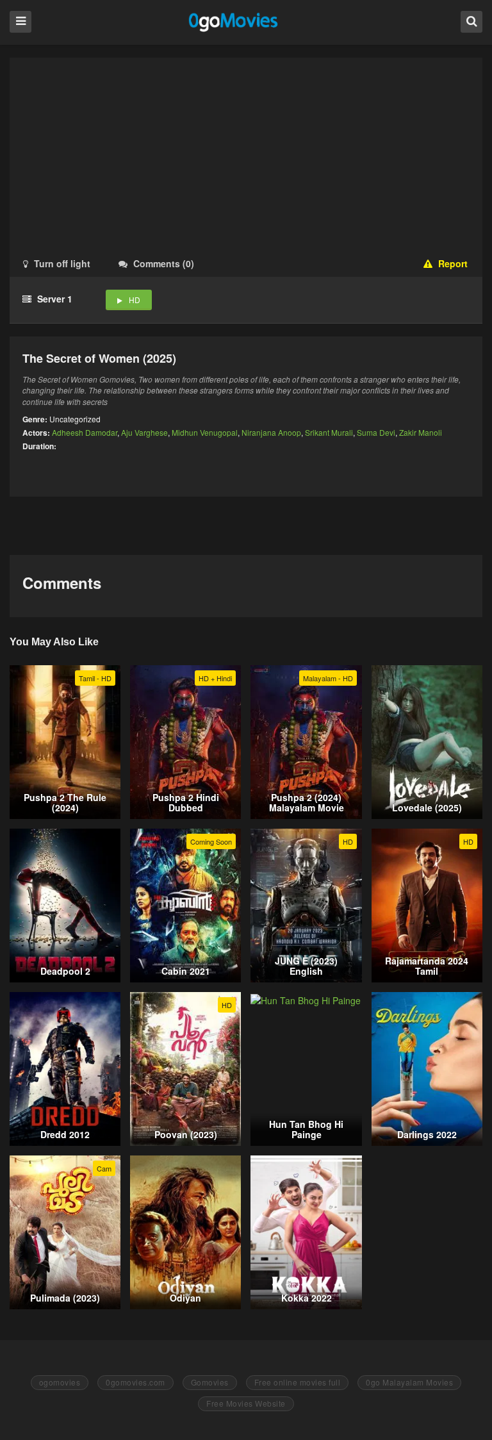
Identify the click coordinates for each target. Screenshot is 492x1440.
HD (134, 299)
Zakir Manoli (420, 432)
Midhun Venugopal (205, 432)
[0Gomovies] (234, 21)
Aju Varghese (144, 432)
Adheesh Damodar (84, 432)
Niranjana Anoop (271, 432)
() (163, 263)
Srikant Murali (329, 432)
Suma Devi (376, 432)
